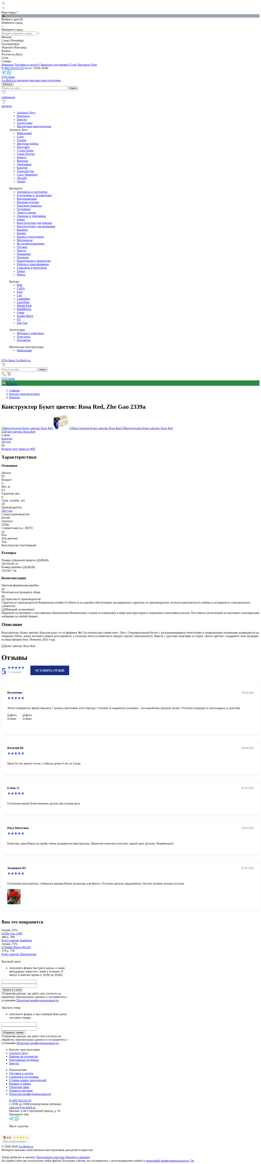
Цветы (21, 274)
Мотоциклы (24, 240)
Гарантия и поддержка (54, 64)
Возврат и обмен (20, 1083)
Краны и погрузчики (30, 236)
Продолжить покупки (50, 1157)
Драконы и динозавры (31, 216)
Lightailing (23, 298)
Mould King (24, 305)
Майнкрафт (24, 133)
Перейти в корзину (78, 1157)
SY (19, 319)
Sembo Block (25, 316)
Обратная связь (19, 1087)
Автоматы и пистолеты (32, 191)
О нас (73, 64)
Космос (21, 233)
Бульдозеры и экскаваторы (34, 195)
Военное (22, 160)
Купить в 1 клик (12, 989)
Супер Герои (25, 150)
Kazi (20, 291)
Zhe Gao (22, 322)
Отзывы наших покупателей (27, 1080)
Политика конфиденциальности (30, 1094)
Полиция (23, 257)
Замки (21, 219)
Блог (94, 64)
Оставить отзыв (49, 670)
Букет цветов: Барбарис (17, 940)
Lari (19, 295)
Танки (21, 271)
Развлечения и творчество (34, 260)
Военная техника (28, 202)
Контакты (84, 64)
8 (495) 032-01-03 (13, 68)
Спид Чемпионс (27, 174)
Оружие (22, 247)
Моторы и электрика (30, 333)
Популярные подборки (24, 1060)
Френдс (22, 157)
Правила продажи (21, 1090)
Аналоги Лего (26, 112)
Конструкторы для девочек (34, 222)
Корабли (22, 229)
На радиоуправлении (30, 243)
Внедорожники (27, 198)
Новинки (8, 64)
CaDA (21, 288)
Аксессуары (24, 123)
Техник (21, 140)
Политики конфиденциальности (37, 1000)
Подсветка (24, 340)
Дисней (22, 178)
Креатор (22, 167)
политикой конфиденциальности (167, 1160)
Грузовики (24, 209)
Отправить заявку (13, 1032)
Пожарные (24, 254)
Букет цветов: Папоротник (19, 954)
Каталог (11, 384)
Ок (192, 1160)
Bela (19, 285)
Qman (20, 312)
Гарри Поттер (26, 154)
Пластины (23, 336)
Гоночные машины (29, 205)
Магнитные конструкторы (34, 126)
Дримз (21, 181)
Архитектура (25, 171)
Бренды (22, 119)
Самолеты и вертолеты (32, 267)
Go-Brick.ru (26, 1146)
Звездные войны (27, 143)
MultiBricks (24, 309)
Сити (20, 136)
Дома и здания (26, 212)
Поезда (21, 250)
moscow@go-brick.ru (22, 1107)
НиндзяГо (23, 147)
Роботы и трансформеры (33, 264)
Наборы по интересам (23, 1056)
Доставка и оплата (26, 64)
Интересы (23, 116)
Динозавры (24, 164)
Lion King (23, 302)
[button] (4, 365)
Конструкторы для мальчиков (36, 226)
